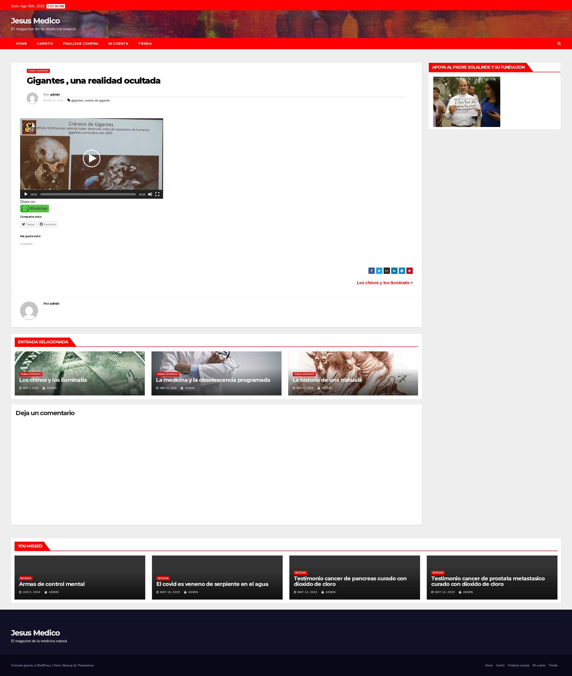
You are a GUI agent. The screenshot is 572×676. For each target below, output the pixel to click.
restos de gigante (97, 100)
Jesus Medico (35, 20)
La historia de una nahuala (327, 380)
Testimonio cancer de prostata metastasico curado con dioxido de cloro (488, 581)
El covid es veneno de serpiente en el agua (212, 584)
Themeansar (86, 665)
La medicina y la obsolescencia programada (213, 380)
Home (21, 44)
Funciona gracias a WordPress (31, 665)
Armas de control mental (51, 584)
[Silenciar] (150, 194)
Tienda (145, 44)
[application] (91, 158)
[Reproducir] (26, 194)
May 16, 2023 (170, 592)
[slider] (88, 194)
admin (55, 95)
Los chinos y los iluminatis (383, 282)
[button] (559, 43)
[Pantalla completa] (157, 194)
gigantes (77, 100)
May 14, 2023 (307, 592)
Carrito (45, 44)
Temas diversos (38, 71)
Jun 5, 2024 (31, 592)
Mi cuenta (118, 44)
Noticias (25, 578)
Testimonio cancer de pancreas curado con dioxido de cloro (350, 581)
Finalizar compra (81, 44)
